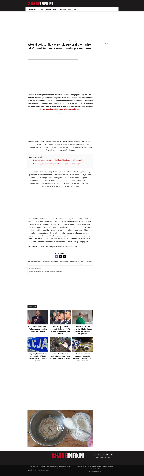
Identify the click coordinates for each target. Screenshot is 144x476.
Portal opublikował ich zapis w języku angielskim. (60, 109)
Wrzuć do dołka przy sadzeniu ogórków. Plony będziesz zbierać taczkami (60, 356)
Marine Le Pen (31, 264)
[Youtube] (107, 454)
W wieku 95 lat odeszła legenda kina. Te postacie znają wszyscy (58, 164)
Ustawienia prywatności (95, 471)
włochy (80, 264)
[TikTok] (98, 454)
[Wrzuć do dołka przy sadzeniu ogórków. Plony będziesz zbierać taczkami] (60, 344)
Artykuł (36, 41)
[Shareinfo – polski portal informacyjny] (41, 3)
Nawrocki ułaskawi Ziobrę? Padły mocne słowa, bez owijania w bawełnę (38, 329)
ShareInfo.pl (30, 41)
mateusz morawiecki (41, 264)
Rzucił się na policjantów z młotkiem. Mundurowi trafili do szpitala (58, 160)
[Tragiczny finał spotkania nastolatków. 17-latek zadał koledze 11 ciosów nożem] (38, 344)
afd (29, 261)
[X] (60, 256)
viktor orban (74, 264)
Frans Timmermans (35, 261)
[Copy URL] (64, 256)
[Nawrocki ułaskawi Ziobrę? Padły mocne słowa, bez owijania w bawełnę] (38, 317)
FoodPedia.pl (107, 457)
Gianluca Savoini (46, 261)
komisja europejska (74, 261)
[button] (114, 9)
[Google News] (111, 454)
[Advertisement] (72, 26)
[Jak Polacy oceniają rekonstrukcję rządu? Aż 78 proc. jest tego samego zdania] (60, 317)
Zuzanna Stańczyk (35, 53)
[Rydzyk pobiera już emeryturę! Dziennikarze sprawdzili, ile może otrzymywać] (82, 317)
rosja (68, 264)
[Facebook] (56, 256)
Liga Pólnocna (88, 261)
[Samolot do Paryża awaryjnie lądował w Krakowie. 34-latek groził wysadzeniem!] (82, 344)
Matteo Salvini (51, 264)
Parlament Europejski (61, 264)
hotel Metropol (54, 261)
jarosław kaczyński (64, 261)
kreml (82, 261)
